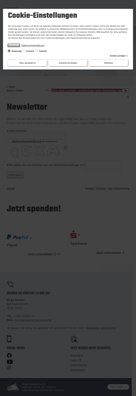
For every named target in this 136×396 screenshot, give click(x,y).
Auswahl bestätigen (68, 63)
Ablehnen (108, 63)
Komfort (30, 51)
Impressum (14, 45)
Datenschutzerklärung (32, 45)
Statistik (42, 51)
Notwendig (16, 51)
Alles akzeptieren (27, 63)
